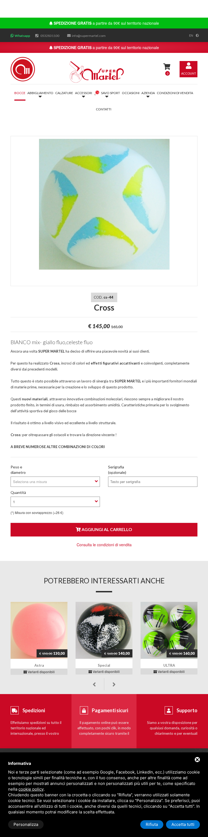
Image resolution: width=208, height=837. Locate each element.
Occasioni (130, 93)
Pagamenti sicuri (110, 710)
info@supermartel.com (89, 36)
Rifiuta (152, 824)
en (191, 35)
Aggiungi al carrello (106, 529)
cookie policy (31, 789)
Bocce (19, 93)
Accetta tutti (182, 824)
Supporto (187, 710)
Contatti (103, 109)
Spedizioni (33, 710)
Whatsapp (22, 36)
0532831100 (49, 36)
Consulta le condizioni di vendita (104, 544)
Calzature (64, 93)
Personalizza (26, 824)
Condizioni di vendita (175, 93)
